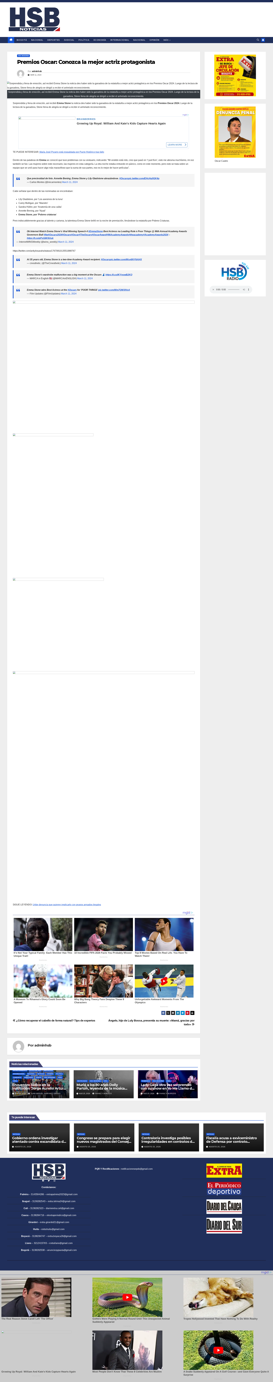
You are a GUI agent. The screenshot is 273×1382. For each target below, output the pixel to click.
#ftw (46, 235)
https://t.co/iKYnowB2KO (119, 274)
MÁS (166, 40)
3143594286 (37, 1194)
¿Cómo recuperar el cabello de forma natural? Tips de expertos (55, 1020)
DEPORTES (53, 40)
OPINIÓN (154, 40)
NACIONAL (37, 40)
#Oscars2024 (55, 235)
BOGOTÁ (22, 40)
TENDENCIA (17, 1077)
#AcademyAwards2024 (155, 235)
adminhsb (37, 71)
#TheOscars (85, 235)
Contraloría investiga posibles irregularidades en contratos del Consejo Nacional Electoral (168, 1141)
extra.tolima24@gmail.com (62, 1201)
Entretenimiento (20, 1070)
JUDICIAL (69, 40)
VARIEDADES (28, 1077)
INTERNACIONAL (119, 40)
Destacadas (82, 1081)
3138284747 (38, 1236)
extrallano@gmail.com (61, 1243)
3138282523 (36, 1208)
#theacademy (136, 235)
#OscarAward (99, 235)
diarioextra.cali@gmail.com (60, 1208)
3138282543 (38, 1201)
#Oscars (123, 178)
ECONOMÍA (100, 40)
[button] (258, 40)
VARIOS (38, 1077)
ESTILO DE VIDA (35, 1070)
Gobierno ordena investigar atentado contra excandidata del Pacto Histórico (39, 1141)
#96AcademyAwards (117, 235)
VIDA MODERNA (23, 55)
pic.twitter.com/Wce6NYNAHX (126, 259)
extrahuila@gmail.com (53, 1229)
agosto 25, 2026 (23, 1147)
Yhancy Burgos (103, 1094)
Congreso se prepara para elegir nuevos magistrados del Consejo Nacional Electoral (104, 1141)
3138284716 (37, 1215)
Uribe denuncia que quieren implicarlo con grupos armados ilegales (67, 904)
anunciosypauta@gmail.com (62, 1250)
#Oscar (75, 235)
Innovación (48, 1070)
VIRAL (60, 1077)
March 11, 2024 (70, 182)
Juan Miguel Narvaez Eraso (45, 1094)
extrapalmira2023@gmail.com (61, 1194)
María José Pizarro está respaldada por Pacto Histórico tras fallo (71, 152)
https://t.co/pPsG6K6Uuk (40, 238)
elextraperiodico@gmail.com (61, 1215)
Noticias (41, 1074)
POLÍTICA (83, 40)
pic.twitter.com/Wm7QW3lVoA (114, 290)
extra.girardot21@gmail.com (54, 1222)
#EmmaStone (95, 231)
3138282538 (38, 1250)
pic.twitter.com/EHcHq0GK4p (143, 178)
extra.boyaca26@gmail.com (62, 1236)
